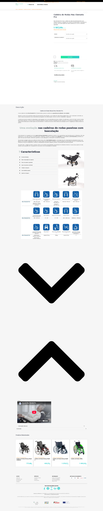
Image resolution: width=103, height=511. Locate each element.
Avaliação (35, 479)
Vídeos (19, 400)
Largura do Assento (59, 37)
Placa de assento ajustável (27, 162)
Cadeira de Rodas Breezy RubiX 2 (42, 459)
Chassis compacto (25, 167)
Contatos (83, 1)
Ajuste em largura (25, 173)
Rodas (55, 34)
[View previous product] (84, 12)
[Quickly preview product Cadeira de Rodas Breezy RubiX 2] (50, 441)
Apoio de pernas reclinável (27, 165)
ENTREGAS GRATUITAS (59, 68)
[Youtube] (51, 488)
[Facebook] (44, 488)
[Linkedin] (55, 488)
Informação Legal (19, 479)
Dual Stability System (26, 170)
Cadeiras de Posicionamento (62, 63)
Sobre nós (79, 1)
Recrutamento (18, 480)
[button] (38, 157)
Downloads (19, 428)
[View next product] (86, 12)
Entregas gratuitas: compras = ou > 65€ (51, 2)
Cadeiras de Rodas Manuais (37, 9)
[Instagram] (47, 488)
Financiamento (36, 480)
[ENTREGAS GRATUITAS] (55, 65)
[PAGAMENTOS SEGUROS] (72, 65)
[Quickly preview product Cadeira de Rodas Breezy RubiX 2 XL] (69, 441)
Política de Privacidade (56, 477)
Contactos (18, 481)
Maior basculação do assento (28, 159)
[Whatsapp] (58, 488)
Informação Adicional (22, 426)
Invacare (55, 80)
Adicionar (70, 57)
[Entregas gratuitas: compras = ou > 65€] (44, 0)
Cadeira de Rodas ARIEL (77, 458)
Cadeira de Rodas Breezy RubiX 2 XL (60, 459)
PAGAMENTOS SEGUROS (76, 68)
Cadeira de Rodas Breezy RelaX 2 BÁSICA (24, 459)
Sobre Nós (18, 477)
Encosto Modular (25, 157)
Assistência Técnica (37, 477)
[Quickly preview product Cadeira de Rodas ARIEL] (87, 441)
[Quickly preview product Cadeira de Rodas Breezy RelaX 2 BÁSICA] (32, 441)
